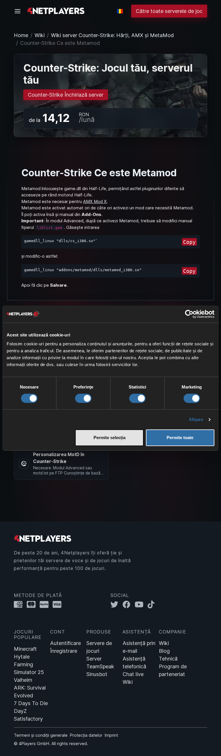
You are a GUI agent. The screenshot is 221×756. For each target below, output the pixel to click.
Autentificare (65, 643)
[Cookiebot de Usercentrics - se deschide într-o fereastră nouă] (189, 314)
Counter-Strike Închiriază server (65, 95)
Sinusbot (96, 674)
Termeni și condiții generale (41, 735)
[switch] (83, 398)
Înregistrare (63, 651)
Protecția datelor (86, 735)
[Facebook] (129, 605)
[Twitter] (116, 605)
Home (21, 35)
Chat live (133, 674)
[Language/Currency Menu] (120, 11)
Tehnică (168, 659)
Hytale (22, 657)
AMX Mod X (95, 201)
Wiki (40, 35)
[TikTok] (152, 605)
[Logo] (56, 10)
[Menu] (19, 11)
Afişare (196, 419)
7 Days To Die (31, 703)
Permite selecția (109, 437)
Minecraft (25, 649)
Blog (164, 651)
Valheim (23, 680)
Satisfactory (28, 719)
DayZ (20, 711)
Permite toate (180, 437)
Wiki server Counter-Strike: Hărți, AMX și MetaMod (112, 35)
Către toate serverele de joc (169, 11)
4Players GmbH (34, 743)
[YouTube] (141, 605)
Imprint (111, 735)
